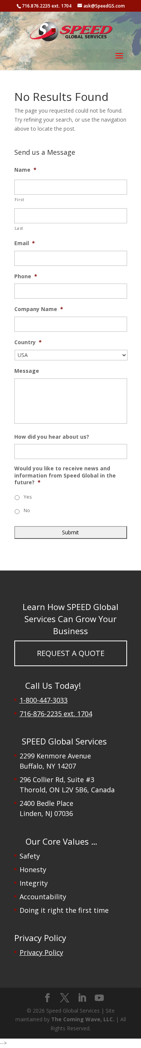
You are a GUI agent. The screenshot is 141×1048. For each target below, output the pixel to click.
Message (26, 371)
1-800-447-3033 (44, 700)
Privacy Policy (41, 952)
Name (25, 169)
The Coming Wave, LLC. (82, 1019)
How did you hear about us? (51, 436)
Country (28, 342)
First (19, 199)
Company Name (38, 309)
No (27, 510)
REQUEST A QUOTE (71, 653)
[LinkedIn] (81, 998)
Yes (28, 497)
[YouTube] (99, 998)
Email (24, 243)
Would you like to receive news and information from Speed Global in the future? (65, 475)
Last (19, 228)
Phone (25, 276)
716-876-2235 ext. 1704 (56, 713)
